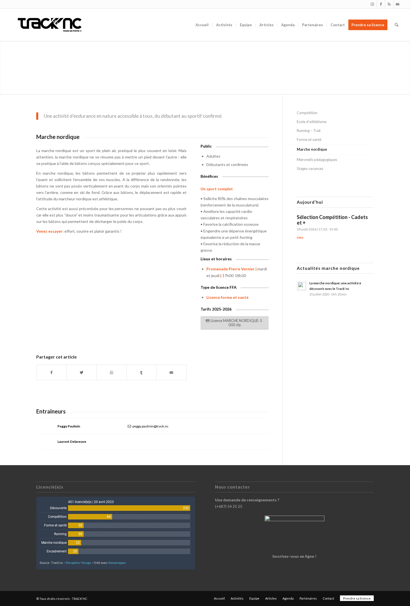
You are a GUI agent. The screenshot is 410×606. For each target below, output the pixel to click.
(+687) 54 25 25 (228, 506)
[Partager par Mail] (171, 372)
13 (129, 334)
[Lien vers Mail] (398, 4)
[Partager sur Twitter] (81, 372)
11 (120, 334)
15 (138, 334)
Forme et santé (309, 139)
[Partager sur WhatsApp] (111, 372)
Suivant (174, 290)
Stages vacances (310, 168)
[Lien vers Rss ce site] (389, 4)
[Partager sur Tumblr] (141, 372)
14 (134, 334)
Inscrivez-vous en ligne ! (294, 556)
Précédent (48, 290)
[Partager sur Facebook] (51, 372)
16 (142, 334)
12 (125, 334)
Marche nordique (312, 149)
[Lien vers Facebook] (381, 4)
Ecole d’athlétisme (311, 121)
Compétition (307, 112)
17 (147, 334)
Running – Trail (308, 130)
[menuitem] (202, 25)
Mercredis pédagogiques (317, 159)
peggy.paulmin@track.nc (150, 426)
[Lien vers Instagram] (372, 4)
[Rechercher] (396, 25)
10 (116, 334)
